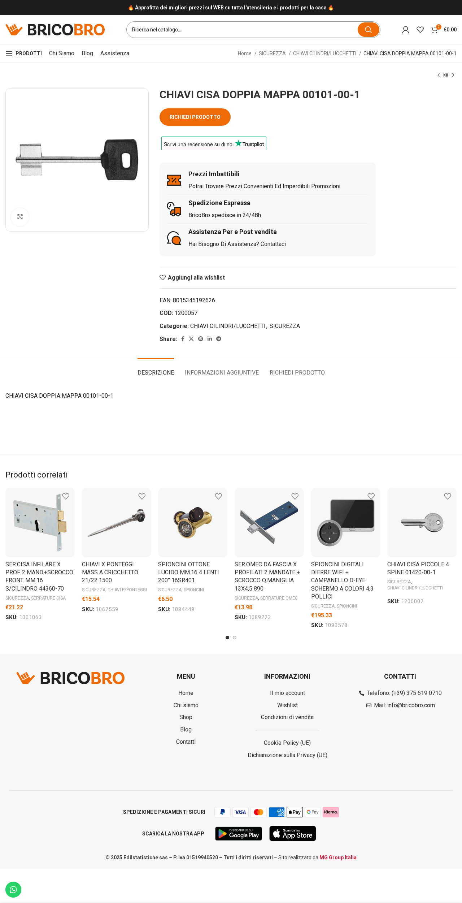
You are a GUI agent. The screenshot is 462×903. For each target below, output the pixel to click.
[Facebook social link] (183, 339)
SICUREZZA (273, 53)
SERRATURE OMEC (279, 598)
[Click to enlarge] (20, 217)
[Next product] (453, 75)
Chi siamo (61, 53)
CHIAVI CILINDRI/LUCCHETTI (325, 53)
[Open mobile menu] (23, 53)
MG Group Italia (338, 857)
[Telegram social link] (218, 339)
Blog (87, 53)
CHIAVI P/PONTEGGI (127, 589)
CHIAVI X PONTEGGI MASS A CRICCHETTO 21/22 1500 (110, 572)
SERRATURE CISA (48, 598)
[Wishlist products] (420, 29)
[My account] (405, 29)
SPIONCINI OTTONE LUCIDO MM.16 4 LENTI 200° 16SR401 (188, 572)
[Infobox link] (231, 8)
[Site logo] (55, 29)
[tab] (156, 369)
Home (245, 53)
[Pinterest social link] (200, 339)
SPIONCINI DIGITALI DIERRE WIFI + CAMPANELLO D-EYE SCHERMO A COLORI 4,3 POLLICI (342, 580)
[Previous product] (438, 75)
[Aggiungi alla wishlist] (66, 496)
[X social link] (191, 339)
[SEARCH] (368, 29)
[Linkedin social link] (209, 339)
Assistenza (114, 53)
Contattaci (273, 244)
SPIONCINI (194, 589)
